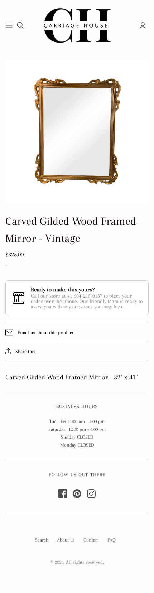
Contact (91, 540)
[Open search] (20, 25)
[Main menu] (9, 25)
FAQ (111, 540)
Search (41, 540)
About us (66, 540)
